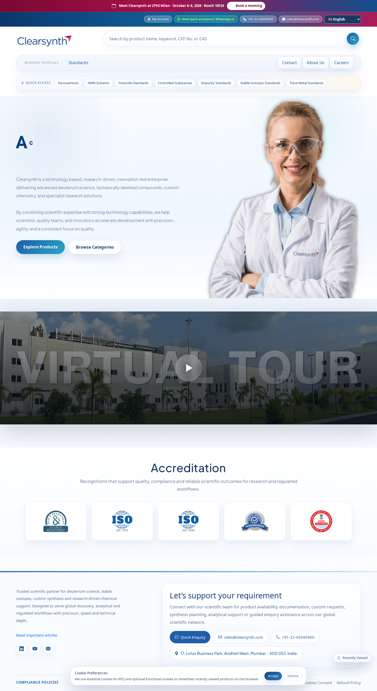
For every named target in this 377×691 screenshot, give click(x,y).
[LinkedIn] (21, 648)
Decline (293, 676)
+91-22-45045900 (260, 19)
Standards (78, 62)
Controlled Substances (175, 83)
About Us (315, 62)
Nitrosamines (68, 83)
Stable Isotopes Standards (260, 83)
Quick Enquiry (193, 637)
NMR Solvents (98, 83)
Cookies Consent (317, 682)
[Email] (48, 648)
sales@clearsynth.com (303, 19)
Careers (341, 62)
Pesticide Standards (133, 83)
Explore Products (40, 247)
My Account (160, 19)
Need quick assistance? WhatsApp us (208, 19)
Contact (289, 62)
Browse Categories (95, 247)
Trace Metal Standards (306, 83)
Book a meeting (249, 5)
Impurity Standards (216, 83)
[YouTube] (34, 648)
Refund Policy (349, 682)
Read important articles (36, 635)
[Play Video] (188, 368)
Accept (273, 676)
